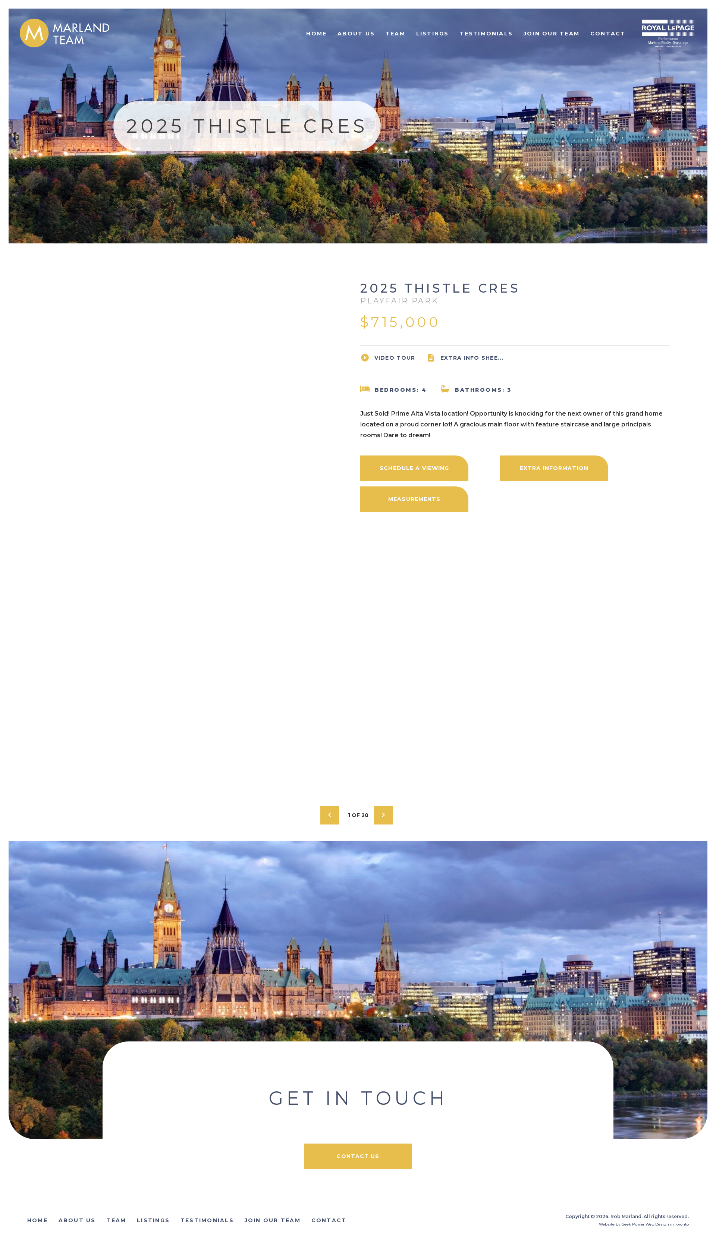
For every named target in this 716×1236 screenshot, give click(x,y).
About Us (356, 33)
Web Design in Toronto (667, 1224)
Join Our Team (552, 33)
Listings (432, 33)
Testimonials (486, 33)
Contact (608, 33)
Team (395, 33)
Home (316, 33)
